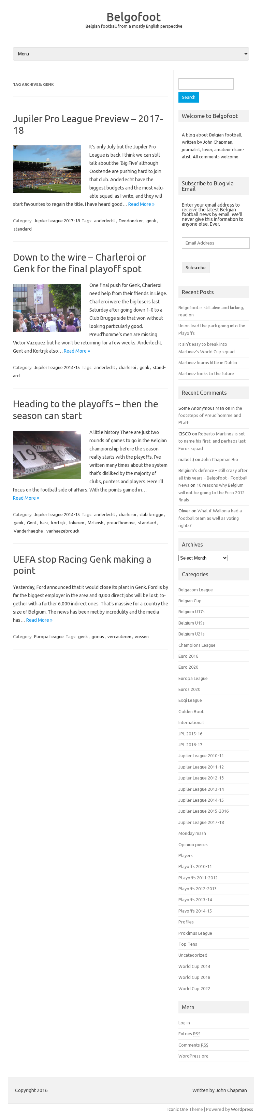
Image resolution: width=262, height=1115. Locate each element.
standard (23, 228)
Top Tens (187, 944)
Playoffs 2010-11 (195, 866)
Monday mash (192, 833)
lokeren (76, 522)
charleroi (127, 367)
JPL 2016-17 (190, 744)
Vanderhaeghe (28, 530)
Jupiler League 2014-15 (57, 367)
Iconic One (178, 1109)
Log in (184, 1022)
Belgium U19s (191, 622)
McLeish (95, 522)
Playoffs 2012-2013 (197, 888)
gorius (97, 636)
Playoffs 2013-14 (195, 899)
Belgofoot (133, 16)
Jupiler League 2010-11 (201, 755)
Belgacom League (195, 589)
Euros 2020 (189, 689)
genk (151, 220)
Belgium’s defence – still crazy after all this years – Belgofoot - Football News (213, 477)
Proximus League (195, 933)
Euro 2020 (188, 667)
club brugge (151, 514)
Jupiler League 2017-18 (57, 220)
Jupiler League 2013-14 (201, 789)
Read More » (141, 204)
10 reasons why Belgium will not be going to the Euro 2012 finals (211, 492)
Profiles (186, 921)
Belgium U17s (191, 611)
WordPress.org (193, 1055)
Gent (32, 522)
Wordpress (242, 1109)
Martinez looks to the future (206, 373)
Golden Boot (191, 711)
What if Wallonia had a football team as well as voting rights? (210, 518)
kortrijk (58, 522)
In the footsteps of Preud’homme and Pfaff (210, 415)
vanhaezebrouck (62, 530)
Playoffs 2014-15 (195, 910)
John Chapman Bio (219, 459)
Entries (189, 1033)
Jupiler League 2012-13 (201, 777)
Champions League (197, 645)
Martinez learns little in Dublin (207, 362)
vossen (142, 636)
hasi (44, 522)
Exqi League (190, 700)
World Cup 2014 (194, 966)
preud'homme (121, 522)
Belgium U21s (191, 633)
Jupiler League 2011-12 (201, 766)
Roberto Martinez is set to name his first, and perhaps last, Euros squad (212, 441)
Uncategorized (192, 955)
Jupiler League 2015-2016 (203, 811)
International (191, 722)
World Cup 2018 (194, 977)
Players (185, 855)
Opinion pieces (193, 844)
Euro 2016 (188, 656)
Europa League (49, 636)
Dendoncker (131, 220)
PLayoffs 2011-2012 (198, 877)
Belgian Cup (190, 600)
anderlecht (104, 220)
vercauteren (119, 636)
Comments (193, 1044)
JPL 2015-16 (190, 733)
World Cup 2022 (194, 988)
